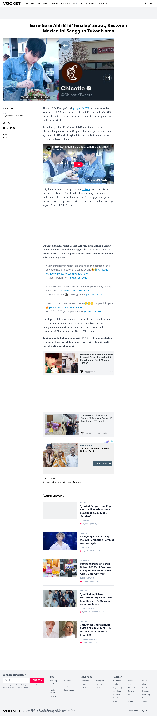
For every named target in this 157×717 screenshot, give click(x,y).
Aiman (86, 520)
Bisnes (83, 502)
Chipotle (7, 137)
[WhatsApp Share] (7, 128)
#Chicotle (102, 269)
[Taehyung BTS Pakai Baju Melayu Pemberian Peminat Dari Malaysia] (60, 541)
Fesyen (130, 684)
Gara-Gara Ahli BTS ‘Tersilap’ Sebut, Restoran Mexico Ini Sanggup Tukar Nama (78, 28)
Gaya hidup (117, 687)
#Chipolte (51, 273)
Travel (46, 3)
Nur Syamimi (9, 123)
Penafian (53, 686)
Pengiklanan (69, 690)
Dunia (115, 684)
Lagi (73, 3)
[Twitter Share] (11, 128)
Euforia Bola (103, 3)
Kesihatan (146, 691)
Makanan (116, 694)
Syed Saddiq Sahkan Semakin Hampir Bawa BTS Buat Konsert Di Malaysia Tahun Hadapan (96, 599)
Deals (81, 3)
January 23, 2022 (95, 294)
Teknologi (55, 3)
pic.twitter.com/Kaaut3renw (72, 273)
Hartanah (131, 687)
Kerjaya (53, 696)
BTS (6, 135)
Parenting (146, 694)
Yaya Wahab (88, 547)
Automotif (65, 3)
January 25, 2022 (78, 277)
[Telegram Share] (14, 128)
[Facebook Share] (4, 128)
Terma (66, 686)
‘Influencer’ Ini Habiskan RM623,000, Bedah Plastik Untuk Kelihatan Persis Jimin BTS (95, 630)
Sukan (38, 3)
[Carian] (151, 3)
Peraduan (117, 698)
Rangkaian (89, 3)
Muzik (130, 694)
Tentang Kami (53, 681)
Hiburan (10, 108)
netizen (86, 189)
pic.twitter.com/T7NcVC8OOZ (65, 307)
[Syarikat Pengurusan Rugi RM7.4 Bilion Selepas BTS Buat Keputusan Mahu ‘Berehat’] (60, 510)
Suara (144, 698)
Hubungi (68, 680)
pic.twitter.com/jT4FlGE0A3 (74, 290)
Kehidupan (30, 3)
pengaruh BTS (81, 108)
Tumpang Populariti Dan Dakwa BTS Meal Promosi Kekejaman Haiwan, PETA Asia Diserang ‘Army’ (95, 569)
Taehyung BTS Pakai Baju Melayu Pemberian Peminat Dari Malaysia (97, 540)
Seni (129, 698)
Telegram (25, 685)
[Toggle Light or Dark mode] (146, 3)
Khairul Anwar (90, 639)
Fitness (145, 684)
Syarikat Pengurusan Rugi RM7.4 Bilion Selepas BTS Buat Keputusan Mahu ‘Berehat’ (96, 511)
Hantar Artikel (53, 691)
